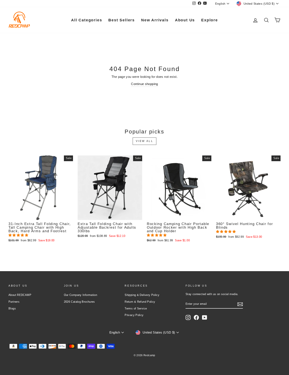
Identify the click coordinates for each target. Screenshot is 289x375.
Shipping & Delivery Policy (142, 295)
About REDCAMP (19, 295)
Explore (209, 20)
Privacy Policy (134, 315)
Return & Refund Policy (140, 301)
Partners (13, 301)
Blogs (12, 308)
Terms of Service (136, 308)
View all (144, 141)
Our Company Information (80, 295)
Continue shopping (144, 84)
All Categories (86, 20)
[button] (18, 235)
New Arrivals (155, 20)
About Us (185, 20)
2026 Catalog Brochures (79, 301)
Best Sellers (121, 20)
